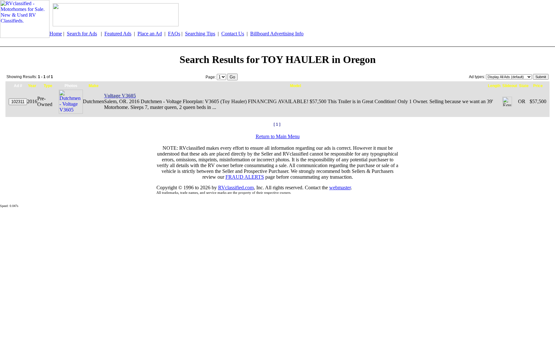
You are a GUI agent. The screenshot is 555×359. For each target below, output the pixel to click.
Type (48, 86)
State (524, 86)
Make (94, 86)
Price (538, 86)
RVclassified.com (236, 187)
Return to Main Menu (278, 136)
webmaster (340, 187)
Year (32, 86)
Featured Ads (117, 33)
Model (295, 86)
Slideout (509, 86)
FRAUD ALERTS (244, 177)
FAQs (174, 33)
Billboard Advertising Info (277, 33)
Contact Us (232, 33)
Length (494, 86)
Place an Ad (149, 33)
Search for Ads (82, 33)
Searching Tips (200, 33)
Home (55, 33)
